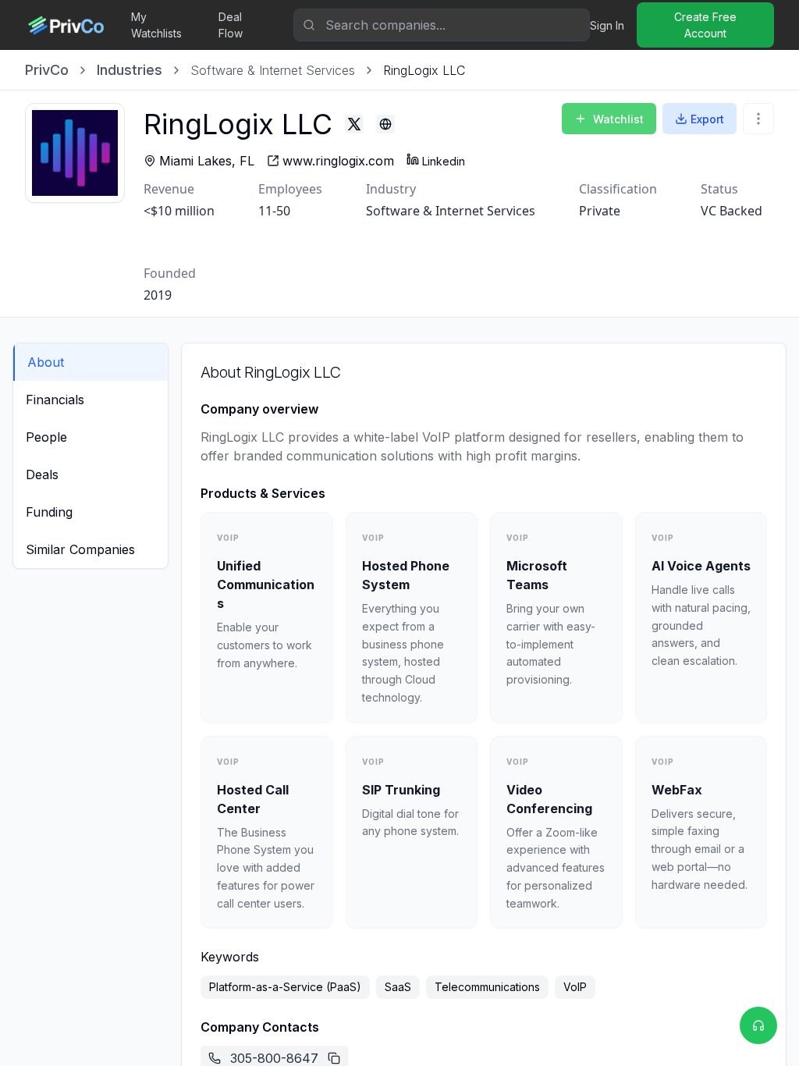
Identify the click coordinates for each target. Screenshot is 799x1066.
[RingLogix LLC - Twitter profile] (354, 124)
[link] (424, 70)
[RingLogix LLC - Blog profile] (385, 124)
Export (707, 119)
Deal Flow (230, 25)
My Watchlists (156, 25)
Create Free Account (705, 25)
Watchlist (618, 119)
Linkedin (443, 161)
